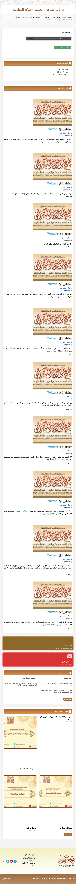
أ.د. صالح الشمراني (66, 133)
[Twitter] (15, 861)
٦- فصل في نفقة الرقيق (30, 678)
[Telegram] (7, 861)
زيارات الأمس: (63, 72)
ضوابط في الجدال (31, 828)
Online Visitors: (28, 858)
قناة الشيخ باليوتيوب (65, 662)
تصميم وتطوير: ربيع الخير (5, 879)
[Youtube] (11, 861)
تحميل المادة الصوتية (62, 47)
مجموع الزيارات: (62, 74)
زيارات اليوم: (64, 69)
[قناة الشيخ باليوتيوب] (69, 656)
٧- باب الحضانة (68, 678)
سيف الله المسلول (66, 828)
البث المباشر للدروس (65, 645)
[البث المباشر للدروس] (69, 639)
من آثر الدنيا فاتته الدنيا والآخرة (27, 768)
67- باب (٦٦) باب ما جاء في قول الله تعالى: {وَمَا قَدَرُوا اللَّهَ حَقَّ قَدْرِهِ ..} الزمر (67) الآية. (21, 684)
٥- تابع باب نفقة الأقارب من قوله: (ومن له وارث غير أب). (55, 683)
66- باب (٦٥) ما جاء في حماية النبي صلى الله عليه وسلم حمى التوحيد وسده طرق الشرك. (56, 691)
